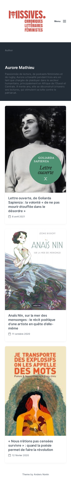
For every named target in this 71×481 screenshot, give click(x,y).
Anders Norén (41, 474)
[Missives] (27, 21)
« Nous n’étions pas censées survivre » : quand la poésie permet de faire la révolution (30, 445)
